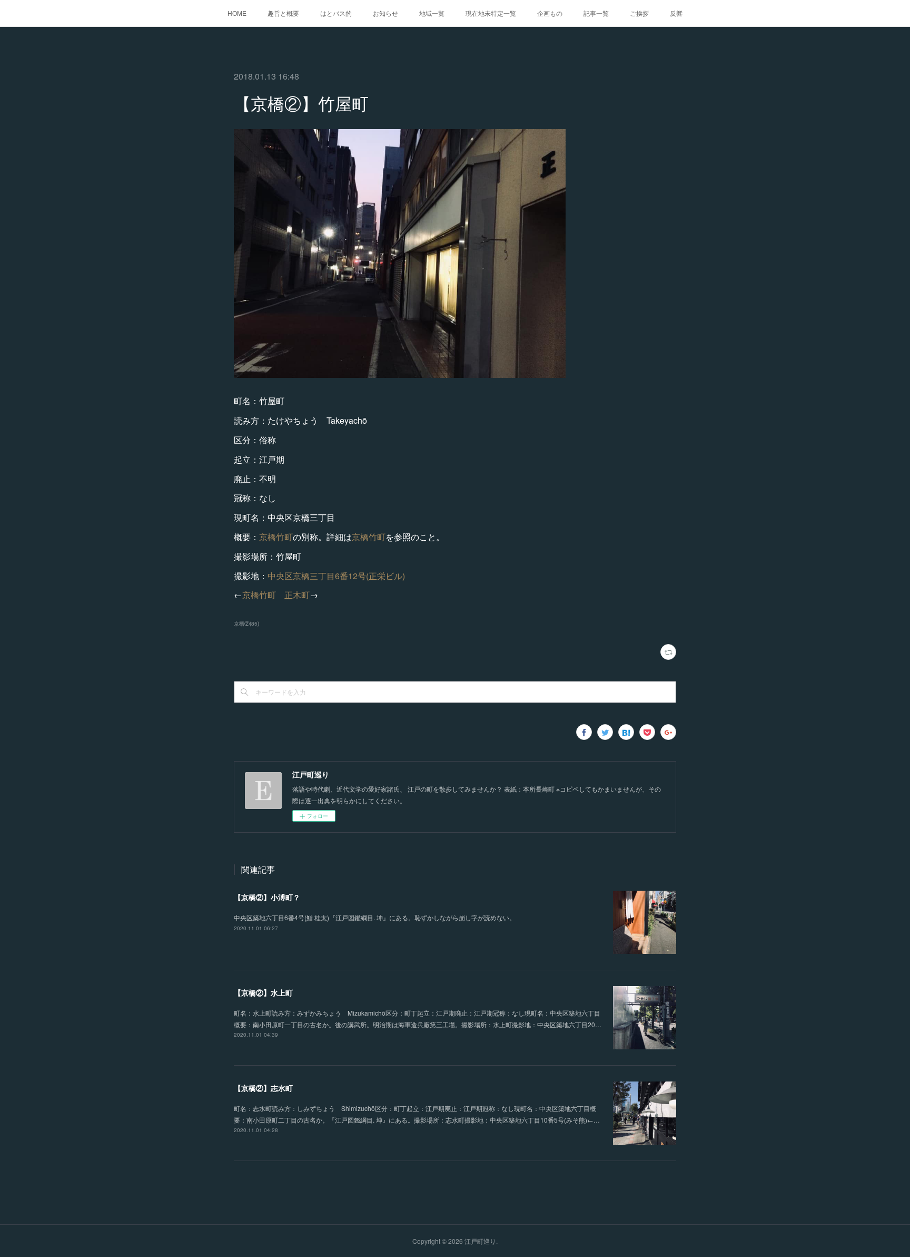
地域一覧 (431, 12)
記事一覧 (596, 12)
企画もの (549, 12)
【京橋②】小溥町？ (267, 897)
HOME (237, 12)
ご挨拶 (639, 12)
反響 (676, 12)
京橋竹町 (276, 537)
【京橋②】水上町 (263, 992)
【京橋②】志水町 (263, 1088)
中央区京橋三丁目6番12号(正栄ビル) (336, 576)
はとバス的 (336, 12)
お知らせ (385, 12)
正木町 (297, 595)
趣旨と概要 (283, 12)
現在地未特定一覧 (491, 12)
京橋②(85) (246, 623)
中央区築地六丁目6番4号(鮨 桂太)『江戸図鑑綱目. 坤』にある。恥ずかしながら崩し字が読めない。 (375, 917)
